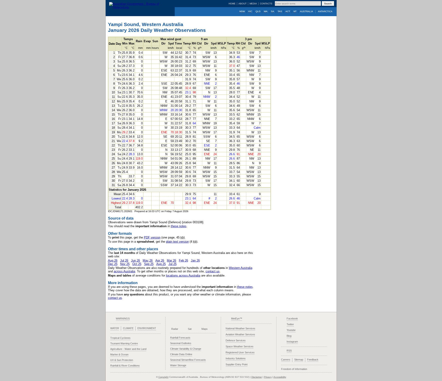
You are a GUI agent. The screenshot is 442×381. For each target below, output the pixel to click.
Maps (204, 328)
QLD (258, 11)
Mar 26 (171, 260)
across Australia (124, 271)
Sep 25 (149, 264)
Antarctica (325, 11)
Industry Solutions (236, 358)
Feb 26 (183, 260)
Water (114, 328)
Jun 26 (135, 260)
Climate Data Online (181, 354)
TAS (280, 11)
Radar (174, 328)
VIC (250, 11)
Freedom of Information (294, 369)
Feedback (312, 359)
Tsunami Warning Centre (124, 343)
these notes (178, 226)
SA (272, 11)
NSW (242, 11)
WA (266, 11)
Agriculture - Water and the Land (128, 349)
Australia (306, 11)
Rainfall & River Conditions (125, 365)
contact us (213, 271)
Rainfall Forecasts (180, 337)
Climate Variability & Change (185, 348)
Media (253, 3)
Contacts (266, 3)
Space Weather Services (239, 346)
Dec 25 (112, 264)
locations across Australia (183, 275)
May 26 (148, 260)
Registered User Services (240, 352)
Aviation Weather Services (240, 334)
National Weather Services (240, 328)
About (242, 3)
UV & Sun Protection (121, 360)
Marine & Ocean (119, 354)
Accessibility (279, 377)
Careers (285, 359)
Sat (190, 328)
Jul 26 (124, 260)
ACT (287, 11)
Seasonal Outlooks (180, 343)
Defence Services (236, 340)
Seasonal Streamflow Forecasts (188, 359)
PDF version (152, 237)
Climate (128, 328)
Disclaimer (256, 377)
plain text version (177, 241)
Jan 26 (195, 260)
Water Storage (178, 365)
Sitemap (298, 359)
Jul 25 (173, 264)
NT (295, 11)
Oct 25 (136, 264)
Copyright (163, 377)
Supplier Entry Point (236, 364)
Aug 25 (161, 264)
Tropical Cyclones (120, 337)
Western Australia (240, 268)
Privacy (268, 377)
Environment (146, 328)
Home (232, 3)
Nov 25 (125, 264)
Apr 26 (159, 260)
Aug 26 (112, 260)
